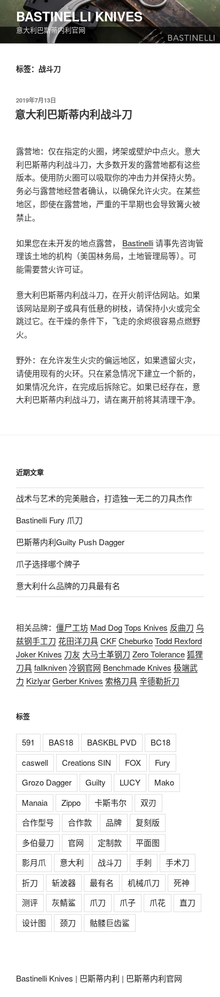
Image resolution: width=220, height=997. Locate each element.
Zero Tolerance (158, 654)
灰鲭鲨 (64, 902)
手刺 (144, 862)
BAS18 (61, 742)
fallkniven (50, 667)
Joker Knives (39, 654)
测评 (30, 902)
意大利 (72, 862)
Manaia (35, 802)
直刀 (187, 902)
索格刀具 (121, 680)
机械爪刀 (144, 882)
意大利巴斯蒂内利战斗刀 (73, 114)
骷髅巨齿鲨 (110, 922)
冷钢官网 (85, 667)
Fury (162, 762)
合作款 (80, 822)
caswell (35, 762)
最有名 (102, 882)
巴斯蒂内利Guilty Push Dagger (70, 541)
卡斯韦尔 (111, 802)
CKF (108, 640)
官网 (76, 842)
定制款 (110, 842)
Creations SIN (86, 762)
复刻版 (148, 822)
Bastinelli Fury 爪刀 (49, 519)
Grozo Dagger (47, 782)
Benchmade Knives (137, 667)
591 (28, 742)
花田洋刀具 (78, 640)
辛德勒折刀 (159, 680)
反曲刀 (182, 627)
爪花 (158, 902)
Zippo (71, 802)
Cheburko (136, 640)
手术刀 (178, 862)
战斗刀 (110, 862)
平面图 (148, 842)
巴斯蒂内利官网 (154, 978)
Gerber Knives (77, 680)
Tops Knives (146, 627)
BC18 (160, 742)
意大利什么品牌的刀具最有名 (68, 585)
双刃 (148, 802)
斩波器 (64, 882)
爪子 (128, 902)
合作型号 (38, 822)
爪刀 (98, 902)
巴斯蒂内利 (100, 978)
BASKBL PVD (112, 742)
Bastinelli (137, 242)
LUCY (130, 782)
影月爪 (34, 862)
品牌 (114, 822)
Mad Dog (106, 627)
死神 (182, 882)
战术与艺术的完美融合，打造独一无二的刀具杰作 (104, 498)
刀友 (72, 654)
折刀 (30, 882)
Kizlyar (38, 680)
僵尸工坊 (72, 627)
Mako (164, 782)
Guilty (95, 782)
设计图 (34, 922)
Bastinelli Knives (79, 16)
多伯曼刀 (38, 842)
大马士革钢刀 (106, 654)
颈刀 (68, 922)
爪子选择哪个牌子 (48, 563)
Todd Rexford (178, 640)
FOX (133, 762)
